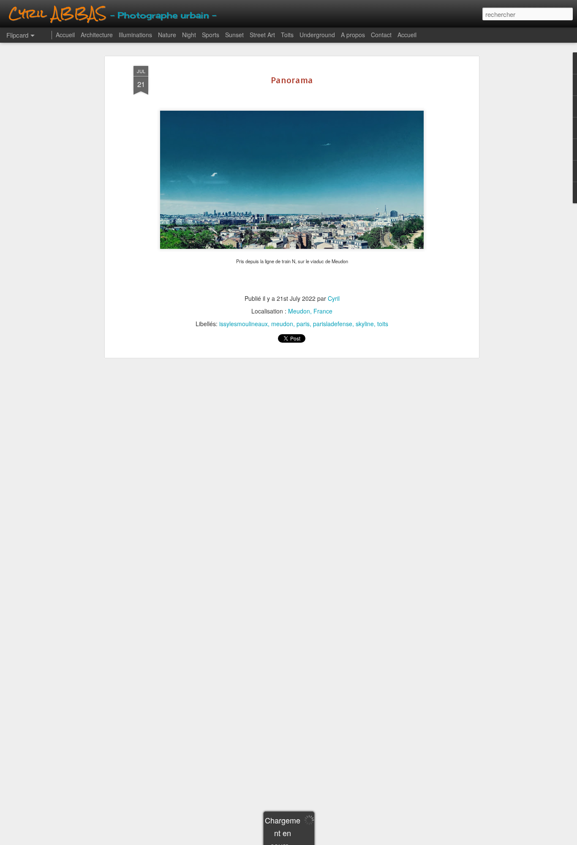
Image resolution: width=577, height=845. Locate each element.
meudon (282, 323)
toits (382, 323)
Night (189, 34)
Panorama (292, 79)
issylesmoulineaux (243, 323)
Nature (167, 34)
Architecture (97, 34)
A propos (353, 34)
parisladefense (332, 323)
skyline (365, 323)
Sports (210, 34)
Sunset (234, 34)
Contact (381, 34)
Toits (287, 34)
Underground (317, 34)
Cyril (334, 298)
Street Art (262, 34)
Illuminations (135, 34)
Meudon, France (310, 311)
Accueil (65, 34)
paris (303, 323)
